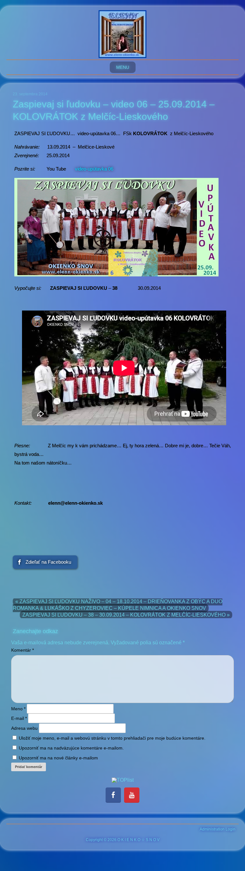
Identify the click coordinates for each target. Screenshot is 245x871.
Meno (18, 708)
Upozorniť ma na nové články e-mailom (58, 757)
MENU (122, 67)
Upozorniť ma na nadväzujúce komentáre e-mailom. (71, 747)
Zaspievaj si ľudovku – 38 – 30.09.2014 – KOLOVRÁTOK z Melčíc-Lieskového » (126, 615)
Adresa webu (24, 728)
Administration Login (217, 829)
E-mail (19, 718)
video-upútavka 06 (94, 169)
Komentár (22, 650)
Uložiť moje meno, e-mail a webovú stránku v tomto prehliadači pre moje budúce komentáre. (112, 738)
